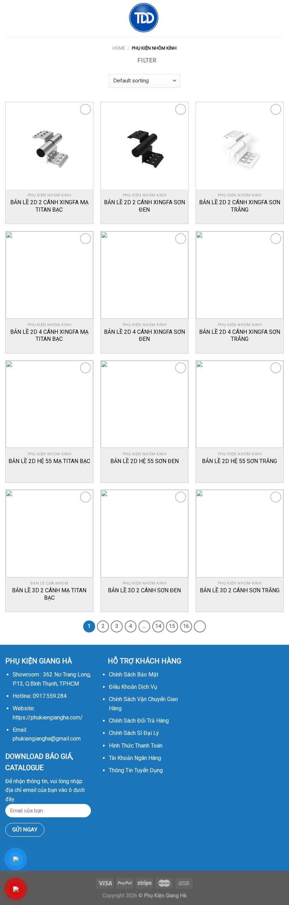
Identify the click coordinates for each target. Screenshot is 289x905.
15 (172, 626)
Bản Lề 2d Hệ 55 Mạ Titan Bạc (49, 461)
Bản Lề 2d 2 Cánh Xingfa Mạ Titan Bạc (49, 206)
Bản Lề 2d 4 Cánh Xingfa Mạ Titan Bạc (49, 336)
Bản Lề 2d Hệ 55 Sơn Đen (144, 461)
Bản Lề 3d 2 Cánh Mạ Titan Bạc (49, 594)
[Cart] (280, 18)
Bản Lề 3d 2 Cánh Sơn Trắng (239, 590)
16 (186, 626)
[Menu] (9, 18)
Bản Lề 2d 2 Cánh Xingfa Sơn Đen (144, 206)
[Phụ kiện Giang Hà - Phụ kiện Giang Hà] (144, 18)
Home (118, 48)
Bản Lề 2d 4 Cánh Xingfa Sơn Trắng (239, 336)
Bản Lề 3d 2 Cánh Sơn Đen (144, 590)
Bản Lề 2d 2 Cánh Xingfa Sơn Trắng (239, 206)
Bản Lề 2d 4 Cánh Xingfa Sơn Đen (144, 336)
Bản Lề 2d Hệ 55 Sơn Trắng (239, 461)
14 (158, 626)
